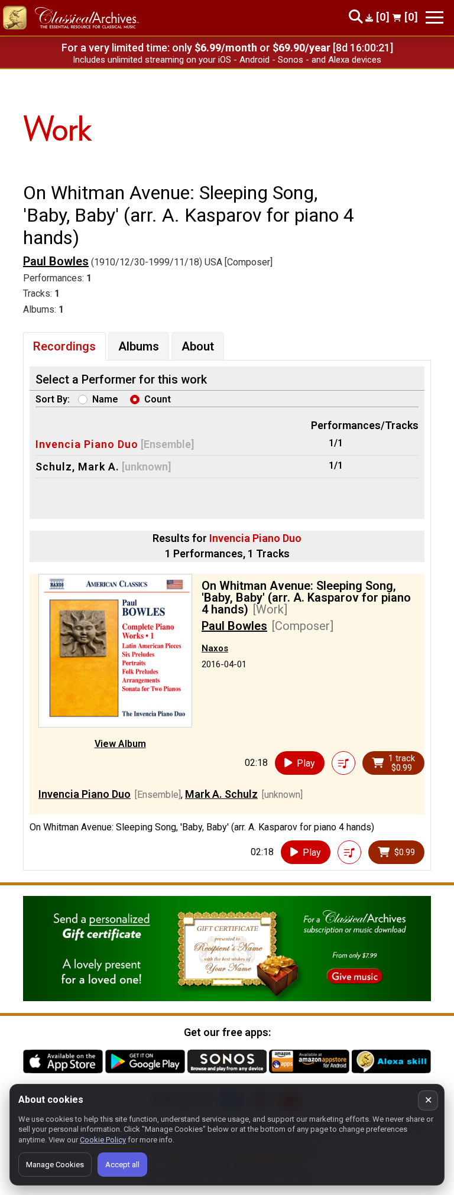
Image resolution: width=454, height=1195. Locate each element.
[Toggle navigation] (434, 17)
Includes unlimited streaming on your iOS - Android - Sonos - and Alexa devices (227, 59)
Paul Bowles (56, 261)
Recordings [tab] (64, 346)
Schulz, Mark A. (77, 466)
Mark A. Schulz (221, 794)
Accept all (122, 1164)
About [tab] (197, 346)
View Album (120, 743)
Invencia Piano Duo (86, 444)
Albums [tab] (138, 346)
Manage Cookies (55, 1164)
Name (105, 399)
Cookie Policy (103, 1139)
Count (157, 399)
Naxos (215, 648)
